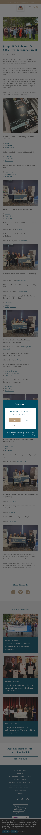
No (26, 420)
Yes (14, 420)
